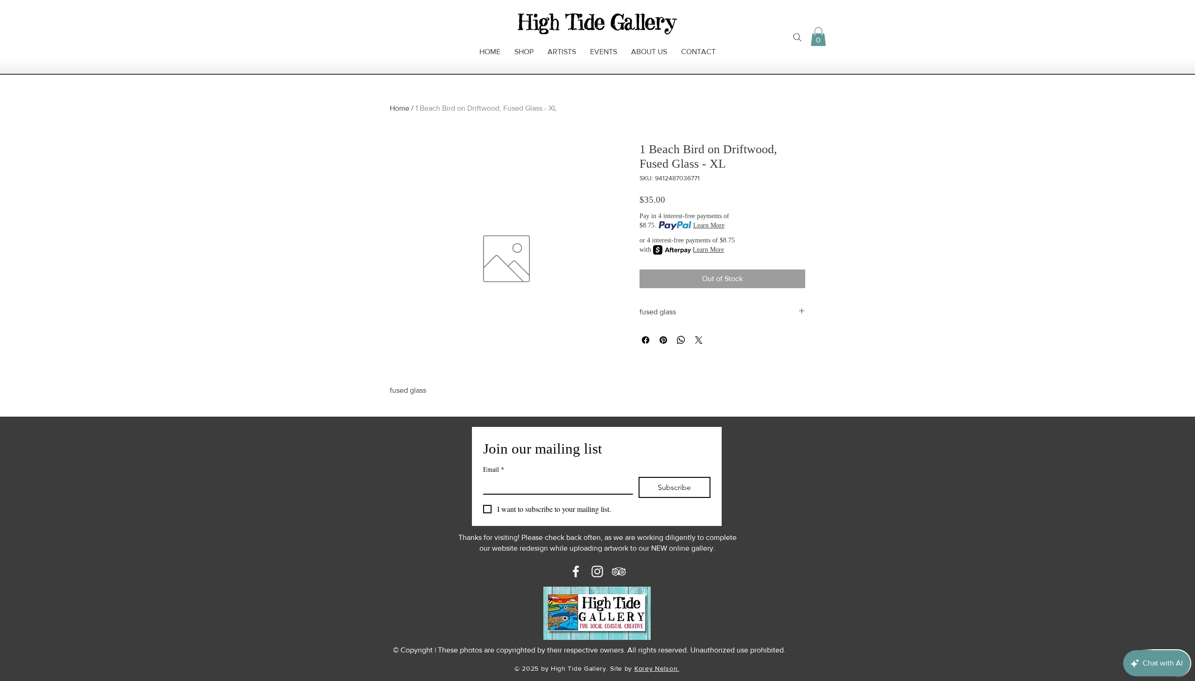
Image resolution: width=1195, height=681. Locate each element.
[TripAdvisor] (618, 571)
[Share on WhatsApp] (681, 340)
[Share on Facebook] (645, 340)
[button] (818, 36)
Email (493, 469)
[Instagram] (597, 571)
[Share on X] (698, 340)
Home (399, 108)
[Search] (797, 37)
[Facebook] (575, 571)
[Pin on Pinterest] (663, 340)
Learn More (708, 225)
